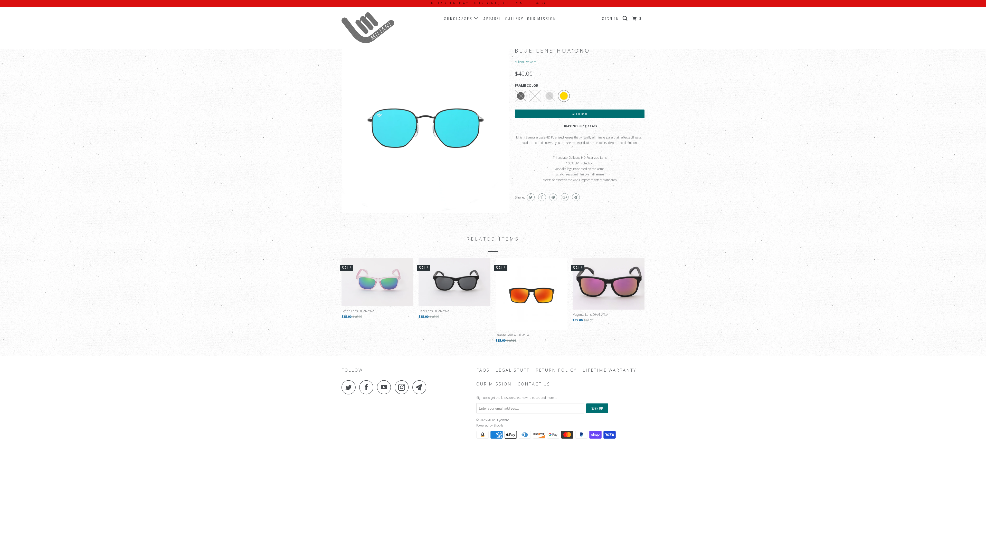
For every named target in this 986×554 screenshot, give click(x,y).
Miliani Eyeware (526, 62)
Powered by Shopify (490, 425)
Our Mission (541, 19)
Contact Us (534, 384)
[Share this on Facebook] (541, 197)
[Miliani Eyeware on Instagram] (403, 387)
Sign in (610, 19)
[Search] (626, 18)
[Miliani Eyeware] (368, 28)
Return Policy (556, 370)
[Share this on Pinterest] (552, 197)
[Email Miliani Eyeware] (420, 387)
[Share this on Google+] (564, 197)
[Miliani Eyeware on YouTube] (385, 387)
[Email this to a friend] (575, 197)
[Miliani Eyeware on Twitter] (350, 387)
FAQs (483, 370)
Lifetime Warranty (610, 370)
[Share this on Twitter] (530, 197)
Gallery (514, 19)
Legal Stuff (513, 370)
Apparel (492, 19)
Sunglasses (459, 19)
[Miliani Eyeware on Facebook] (367, 387)
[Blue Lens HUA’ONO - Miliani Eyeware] (426, 129)
